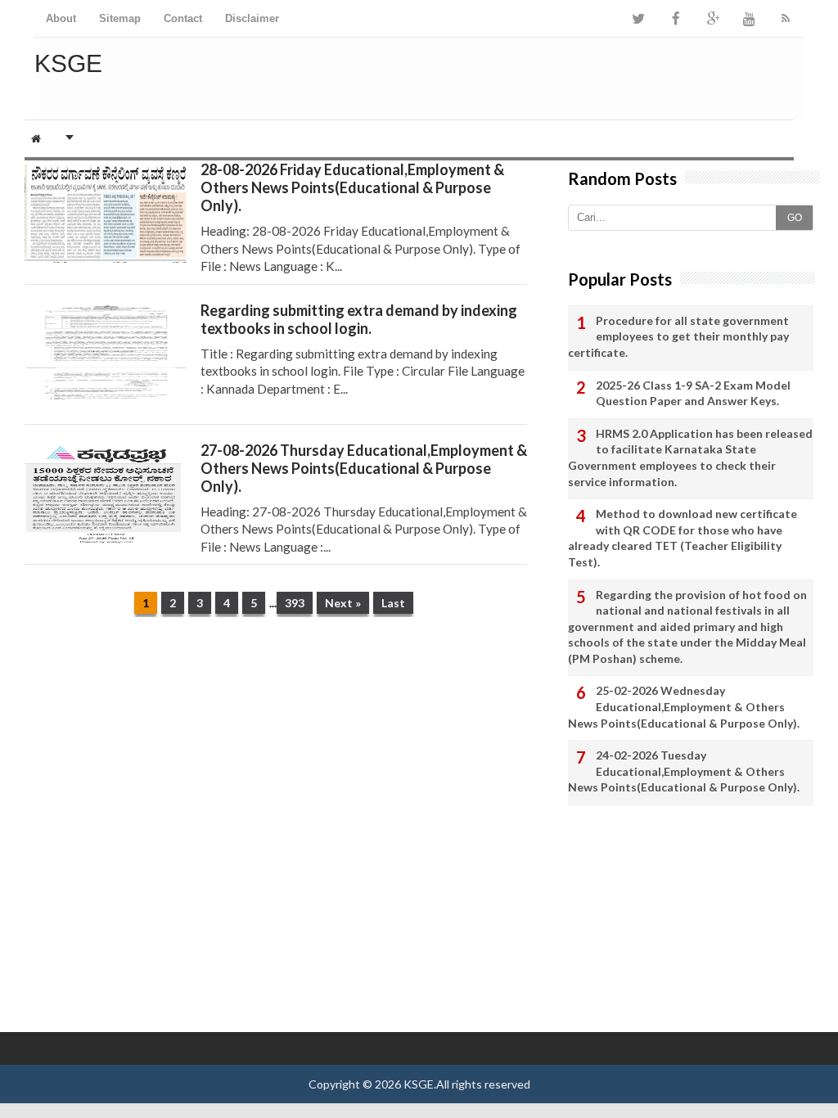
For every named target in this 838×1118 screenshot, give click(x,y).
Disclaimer (252, 18)
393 (294, 603)
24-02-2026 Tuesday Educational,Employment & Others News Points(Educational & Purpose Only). (684, 771)
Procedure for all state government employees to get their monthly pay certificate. (678, 336)
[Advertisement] (276, 756)
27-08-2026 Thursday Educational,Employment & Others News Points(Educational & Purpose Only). (363, 468)
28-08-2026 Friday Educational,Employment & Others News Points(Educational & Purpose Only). (352, 187)
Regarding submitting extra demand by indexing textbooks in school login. (358, 319)
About (61, 18)
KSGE (418, 1084)
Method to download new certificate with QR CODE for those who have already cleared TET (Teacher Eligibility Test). (682, 538)
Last (393, 603)
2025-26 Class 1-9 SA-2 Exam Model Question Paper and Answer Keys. (693, 393)
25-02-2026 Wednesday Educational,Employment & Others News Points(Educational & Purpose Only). (684, 706)
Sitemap (120, 18)
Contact (183, 18)
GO (794, 217)
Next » (343, 603)
